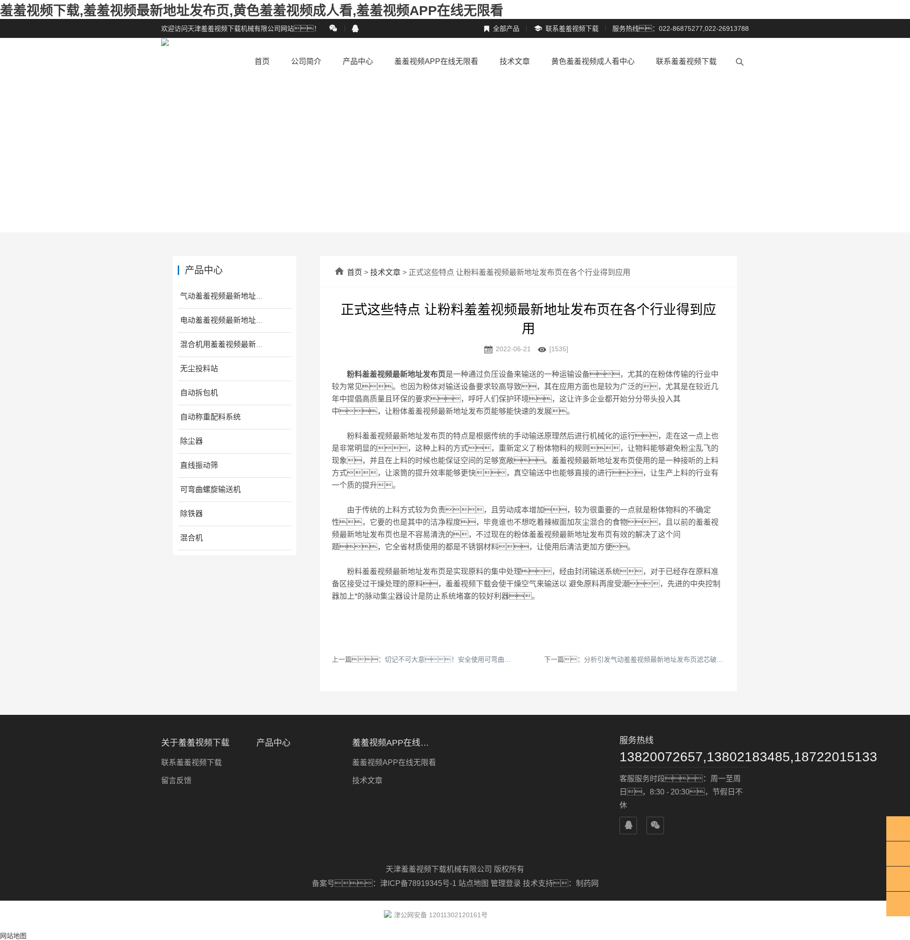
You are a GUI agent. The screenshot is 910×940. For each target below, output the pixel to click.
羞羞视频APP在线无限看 (436, 61)
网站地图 (13, 936)
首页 (262, 61)
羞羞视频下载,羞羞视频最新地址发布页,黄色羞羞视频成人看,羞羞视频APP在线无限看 (251, 10)
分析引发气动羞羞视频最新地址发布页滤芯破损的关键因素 (670, 659)
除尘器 (191, 441)
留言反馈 (176, 780)
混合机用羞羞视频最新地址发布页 (237, 344)
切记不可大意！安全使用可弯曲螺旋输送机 (461, 659)
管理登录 (506, 883)
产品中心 (358, 61)
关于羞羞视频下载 (195, 743)
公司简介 (306, 61)
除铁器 (191, 514)
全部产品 (501, 28)
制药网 (587, 883)
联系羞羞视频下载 (566, 29)
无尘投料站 (199, 369)
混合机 (191, 538)
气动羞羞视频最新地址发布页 (229, 296)
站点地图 (473, 883)
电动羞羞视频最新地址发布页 (229, 320)
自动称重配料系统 (210, 417)
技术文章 (515, 61)
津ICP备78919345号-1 (419, 883)
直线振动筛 (199, 465)
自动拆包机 (199, 393)
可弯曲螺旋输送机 (210, 489)
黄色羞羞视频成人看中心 (593, 61)
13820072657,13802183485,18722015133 (684, 756)
